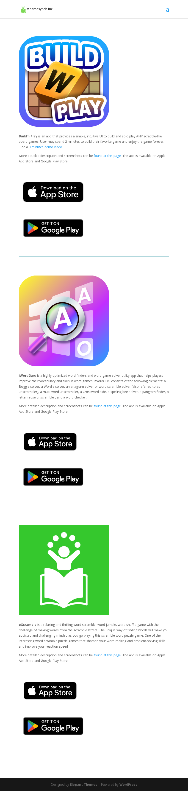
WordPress (128, 784)
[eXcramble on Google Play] (53, 738)
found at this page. (107, 655)
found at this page (107, 155)
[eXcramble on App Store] (50, 703)
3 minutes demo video (45, 147)
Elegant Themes (83, 784)
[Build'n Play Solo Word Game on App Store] (53, 205)
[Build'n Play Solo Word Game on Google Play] (53, 240)
